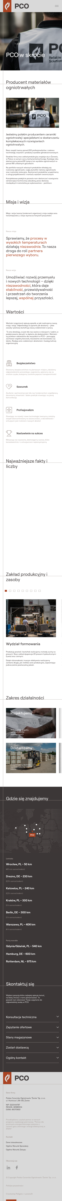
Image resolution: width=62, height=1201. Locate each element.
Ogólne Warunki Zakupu (16, 1149)
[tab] (10, 591)
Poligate (19, 1194)
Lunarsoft (29, 1194)
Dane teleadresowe (14, 1142)
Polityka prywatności (14, 1185)
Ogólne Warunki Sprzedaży (17, 1146)
